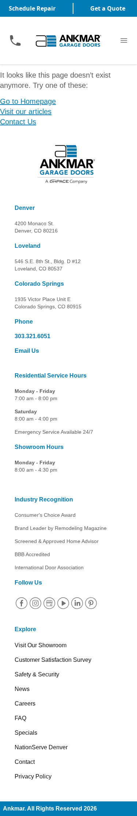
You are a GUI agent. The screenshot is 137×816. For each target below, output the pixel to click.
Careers (25, 703)
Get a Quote (107, 8)
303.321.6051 (32, 336)
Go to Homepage (28, 101)
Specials (26, 733)
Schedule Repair (32, 8)
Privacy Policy (33, 776)
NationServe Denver (41, 747)
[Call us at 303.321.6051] (15, 40)
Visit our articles (26, 112)
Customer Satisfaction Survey (53, 660)
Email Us (27, 351)
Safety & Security (37, 674)
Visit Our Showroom (40, 645)
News (22, 689)
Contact (25, 762)
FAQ (20, 718)
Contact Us (18, 122)
